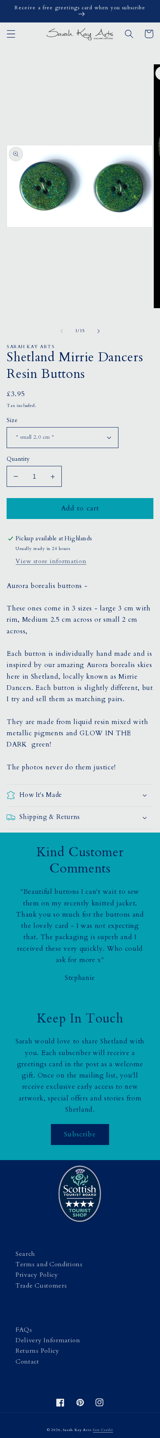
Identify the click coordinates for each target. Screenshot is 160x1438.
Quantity (18, 459)
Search (25, 1254)
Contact (27, 1361)
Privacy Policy (37, 1275)
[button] (11, 34)
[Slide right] (98, 331)
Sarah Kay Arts (77, 1430)
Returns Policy (37, 1351)
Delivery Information (48, 1340)
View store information (51, 561)
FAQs (24, 1330)
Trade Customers (41, 1285)
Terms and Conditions (49, 1264)
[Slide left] (61, 331)
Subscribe (80, 1134)
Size (12, 420)
